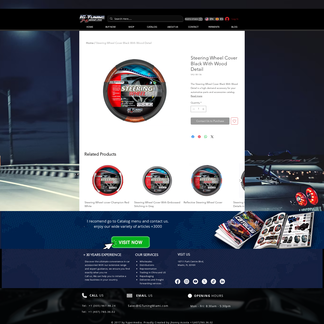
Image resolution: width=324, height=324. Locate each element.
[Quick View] (108, 180)
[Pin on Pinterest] (199, 137)
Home (90, 43)
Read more (196, 95)
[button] (152, 25)
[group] (162, 185)
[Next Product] (240, 180)
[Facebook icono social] (177, 281)
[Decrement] (193, 109)
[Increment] (203, 109)
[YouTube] (195, 281)
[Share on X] (212, 137)
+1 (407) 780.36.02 (101, 311)
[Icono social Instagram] (186, 281)
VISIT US (184, 255)
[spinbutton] (198, 109)
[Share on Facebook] (193, 137)
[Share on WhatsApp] (206, 137)
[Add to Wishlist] (234, 121)
